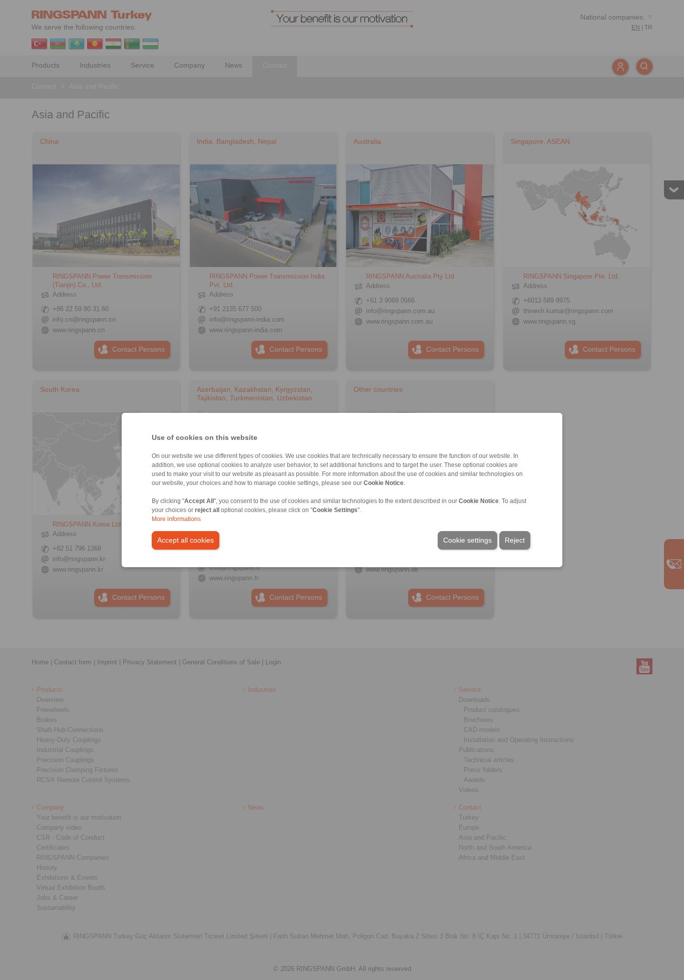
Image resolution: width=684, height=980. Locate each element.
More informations (176, 519)
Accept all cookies (185, 540)
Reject (515, 540)
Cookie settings (467, 540)
